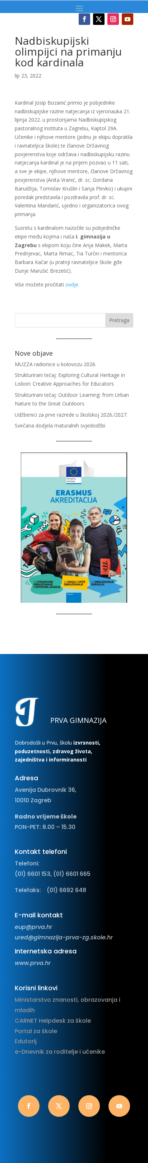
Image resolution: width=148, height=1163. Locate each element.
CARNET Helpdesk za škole (53, 1021)
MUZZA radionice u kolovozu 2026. (55, 364)
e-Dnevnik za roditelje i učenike (60, 1052)
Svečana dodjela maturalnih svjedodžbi (60, 425)
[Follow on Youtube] (127, 19)
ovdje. (72, 284)
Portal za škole (36, 1031)
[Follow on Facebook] (84, 19)
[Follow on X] (99, 19)
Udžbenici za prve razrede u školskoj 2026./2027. (71, 414)
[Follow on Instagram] (113, 19)
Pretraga (119, 320)
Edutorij (26, 1041)
